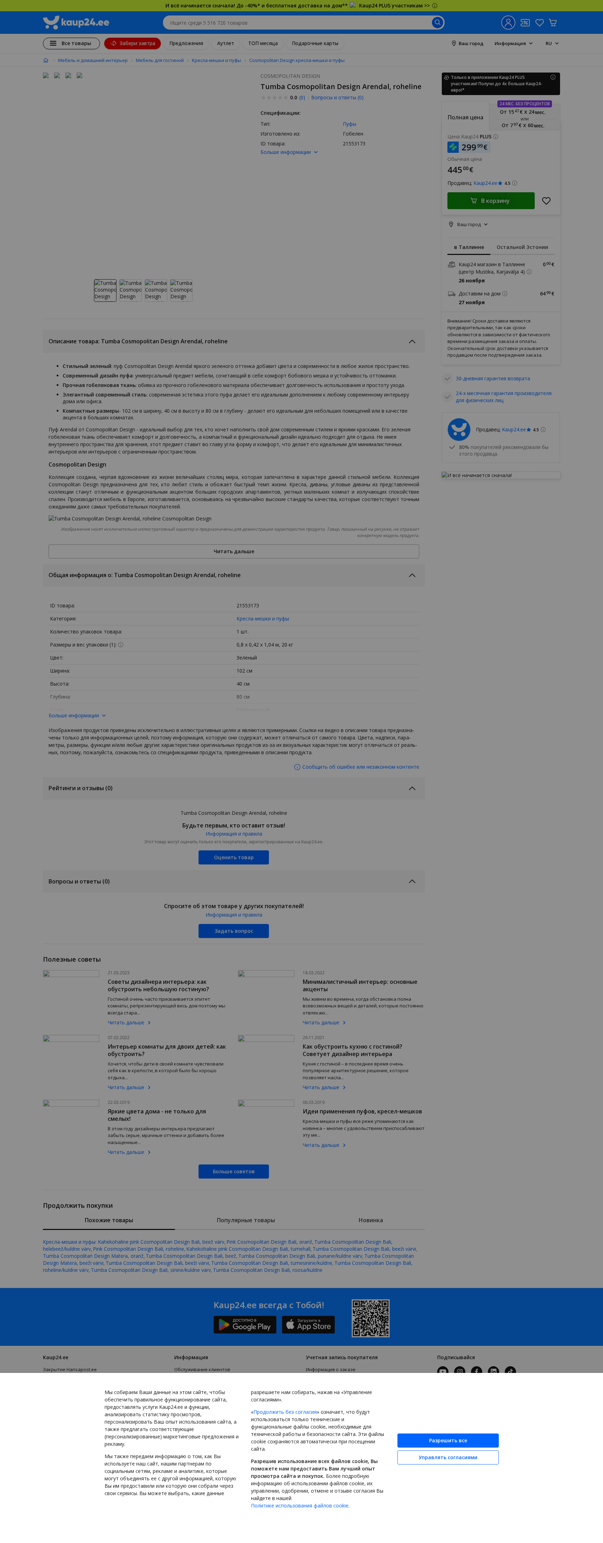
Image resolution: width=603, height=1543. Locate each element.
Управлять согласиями (448, 1457)
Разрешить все (448, 1440)
